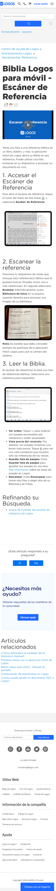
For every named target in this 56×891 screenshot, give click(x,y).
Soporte (27, 31)
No (36, 563)
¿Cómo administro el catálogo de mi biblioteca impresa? (23, 655)
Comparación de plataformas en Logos (25, 674)
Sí (20, 563)
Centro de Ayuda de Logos (20, 49)
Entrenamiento (10, 31)
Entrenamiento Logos (17, 53)
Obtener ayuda (28, 617)
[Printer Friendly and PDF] (11, 104)
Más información (19, 469)
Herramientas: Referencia (19, 57)
